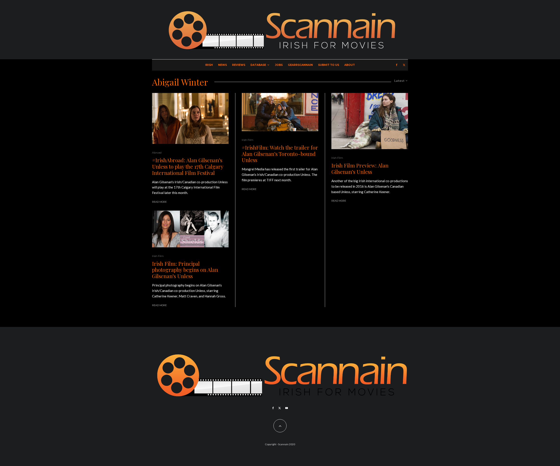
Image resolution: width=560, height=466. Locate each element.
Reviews (238, 64)
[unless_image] (369, 121)
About (349, 64)
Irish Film (158, 256)
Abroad (156, 152)
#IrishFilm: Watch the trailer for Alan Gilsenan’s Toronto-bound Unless (280, 153)
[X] (404, 64)
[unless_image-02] (190, 118)
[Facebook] (396, 64)
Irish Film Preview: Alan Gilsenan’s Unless (359, 168)
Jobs (279, 64)
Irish (209, 64)
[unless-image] (190, 229)
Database (258, 64)
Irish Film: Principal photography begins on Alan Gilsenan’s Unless (185, 269)
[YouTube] (286, 408)
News (222, 64)
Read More (159, 201)
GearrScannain (300, 64)
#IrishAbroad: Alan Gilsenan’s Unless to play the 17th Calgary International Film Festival (187, 166)
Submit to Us (328, 64)
